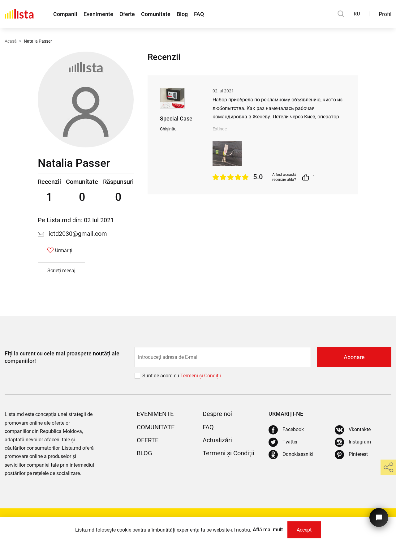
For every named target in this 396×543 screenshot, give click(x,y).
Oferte (127, 14)
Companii (65, 14)
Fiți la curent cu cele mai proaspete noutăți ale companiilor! (62, 357)
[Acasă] (19, 14)
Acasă (11, 41)
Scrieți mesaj (61, 271)
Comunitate (155, 14)
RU (357, 14)
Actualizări (217, 440)
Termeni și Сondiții (200, 376)
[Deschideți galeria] (227, 153)
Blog (182, 14)
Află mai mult (268, 529)
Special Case (176, 118)
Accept (304, 530)
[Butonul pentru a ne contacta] (378, 517)
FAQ (199, 14)
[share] (388, 467)
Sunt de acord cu (161, 376)
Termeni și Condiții (228, 453)
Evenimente (98, 14)
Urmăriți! (64, 250)
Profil (385, 14)
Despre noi (217, 414)
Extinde (220, 128)
